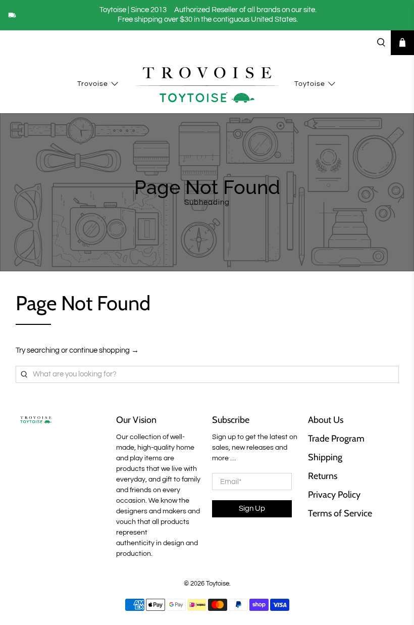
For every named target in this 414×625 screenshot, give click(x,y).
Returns (322, 476)
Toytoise (309, 83)
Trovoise (92, 83)
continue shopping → (104, 350)
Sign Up (252, 508)
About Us (325, 419)
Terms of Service (340, 513)
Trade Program (336, 438)
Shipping (325, 457)
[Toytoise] (207, 84)
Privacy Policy (334, 494)
